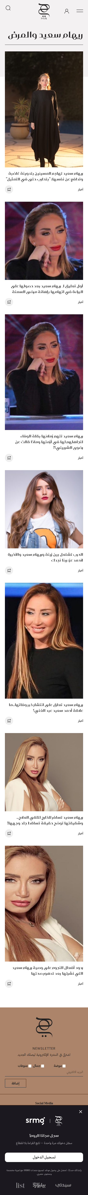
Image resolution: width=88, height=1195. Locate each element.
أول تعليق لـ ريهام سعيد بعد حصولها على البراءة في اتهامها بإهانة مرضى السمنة (47, 289)
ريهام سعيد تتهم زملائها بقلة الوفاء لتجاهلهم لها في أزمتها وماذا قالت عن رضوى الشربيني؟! (49, 442)
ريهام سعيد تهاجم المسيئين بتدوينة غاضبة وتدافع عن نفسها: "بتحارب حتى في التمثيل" (44, 176)
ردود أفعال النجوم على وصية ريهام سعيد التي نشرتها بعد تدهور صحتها (47, 970)
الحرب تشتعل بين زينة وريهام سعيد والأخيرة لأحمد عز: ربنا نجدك (45, 557)
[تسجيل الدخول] (67, 11)
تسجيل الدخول (44, 1157)
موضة (58, 1065)
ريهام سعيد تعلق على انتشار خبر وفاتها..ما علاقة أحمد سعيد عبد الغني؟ (46, 707)
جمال (37, 1065)
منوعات (23, 1065)
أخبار (80, 189)
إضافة (15, 1083)
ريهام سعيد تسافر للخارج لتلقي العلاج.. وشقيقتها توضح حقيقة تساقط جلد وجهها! (45, 820)
